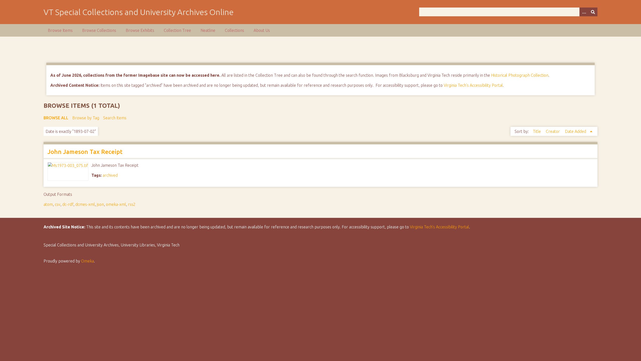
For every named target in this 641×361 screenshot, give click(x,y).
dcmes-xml (85, 204)
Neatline (208, 30)
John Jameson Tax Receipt (85, 151)
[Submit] (592, 12)
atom (48, 204)
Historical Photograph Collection (519, 75)
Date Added (576, 131)
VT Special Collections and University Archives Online (139, 12)
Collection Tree (177, 30)
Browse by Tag (85, 118)
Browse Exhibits (140, 30)
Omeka (87, 261)
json (100, 204)
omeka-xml (116, 204)
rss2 (131, 204)
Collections (234, 30)
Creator (553, 131)
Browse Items (60, 30)
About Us (262, 30)
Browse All (56, 118)
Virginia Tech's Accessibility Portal (473, 85)
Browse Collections (99, 30)
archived (110, 175)
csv (57, 204)
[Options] (583, 12)
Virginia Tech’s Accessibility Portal (439, 227)
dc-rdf (67, 204)
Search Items (114, 118)
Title (537, 131)
